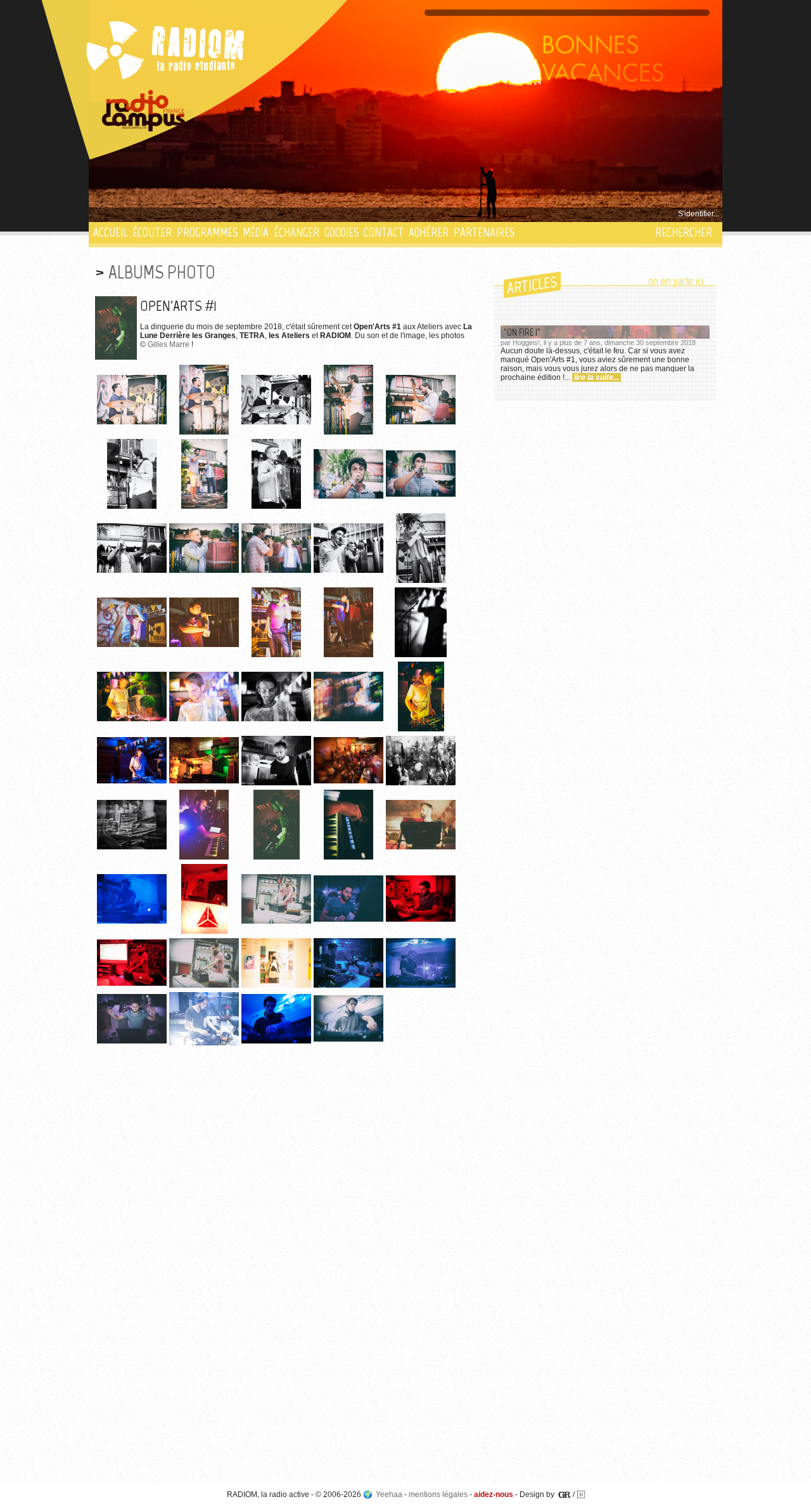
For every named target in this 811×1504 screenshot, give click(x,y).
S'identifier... (698, 213)
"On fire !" (522, 332)
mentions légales (438, 1494)
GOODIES (341, 232)
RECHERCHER (683, 232)
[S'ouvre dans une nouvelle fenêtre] (143, 111)
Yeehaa (389, 1494)
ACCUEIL (110, 232)
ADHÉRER (429, 232)
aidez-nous (493, 1494)
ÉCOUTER (152, 232)
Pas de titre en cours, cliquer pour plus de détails (178, 213)
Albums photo (161, 272)
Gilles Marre (168, 344)
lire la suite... (596, 377)
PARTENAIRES (484, 232)
